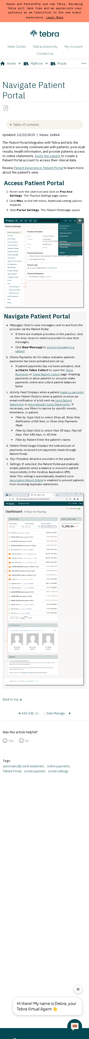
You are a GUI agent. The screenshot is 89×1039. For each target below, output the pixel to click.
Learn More (54, 17)
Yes (11, 741)
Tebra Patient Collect (46, 374)
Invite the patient (47, 156)
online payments (58, 766)
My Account (74, 46)
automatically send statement (23, 766)
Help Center (17, 46)
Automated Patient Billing (26, 480)
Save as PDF (5, 108)
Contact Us (45, 53)
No (27, 741)
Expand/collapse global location (83, 62)
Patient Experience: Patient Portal (38, 168)
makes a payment (72, 392)
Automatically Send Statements (49, 404)
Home (11, 63)
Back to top (11, 699)
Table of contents (26, 125)
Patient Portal (12, 771)
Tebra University (45, 46)
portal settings (58, 771)
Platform (37, 63)
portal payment (34, 771)
